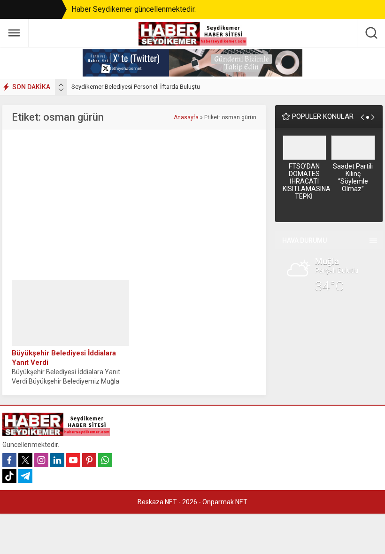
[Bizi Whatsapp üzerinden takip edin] (105, 460)
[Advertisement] (134, 204)
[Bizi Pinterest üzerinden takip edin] (89, 460)
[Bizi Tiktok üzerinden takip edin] (9, 476)
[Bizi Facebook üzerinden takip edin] (9, 460)
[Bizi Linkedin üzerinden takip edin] (57, 460)
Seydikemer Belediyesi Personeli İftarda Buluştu (135, 86)
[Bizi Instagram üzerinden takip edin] (41, 460)
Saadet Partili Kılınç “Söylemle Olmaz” (353, 177)
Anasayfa (186, 117)
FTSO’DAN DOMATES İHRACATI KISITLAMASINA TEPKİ (305, 181)
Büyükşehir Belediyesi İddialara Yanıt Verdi (64, 358)
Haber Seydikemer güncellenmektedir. (133, 9)
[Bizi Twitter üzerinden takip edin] (25, 460)
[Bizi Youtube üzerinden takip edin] (73, 460)
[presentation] (61, 85)
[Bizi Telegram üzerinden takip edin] (25, 476)
